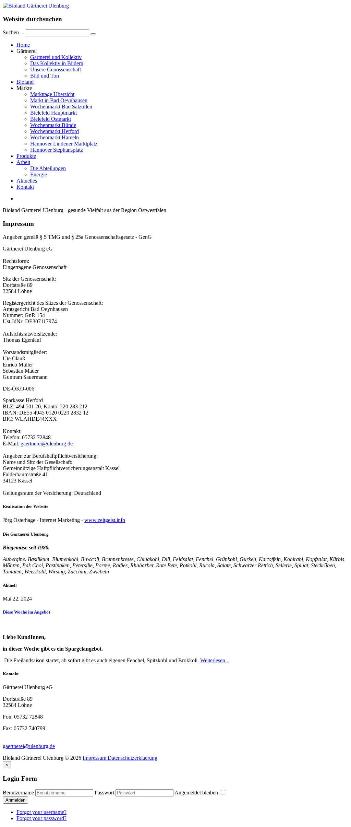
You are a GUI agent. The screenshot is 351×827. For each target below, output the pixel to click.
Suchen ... (13, 32)
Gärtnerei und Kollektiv (56, 57)
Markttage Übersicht (52, 94)
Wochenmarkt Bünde (53, 125)
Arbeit (23, 162)
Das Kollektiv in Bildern (56, 63)
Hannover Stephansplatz (56, 150)
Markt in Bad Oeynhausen (58, 100)
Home (23, 45)
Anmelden (15, 800)
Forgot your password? (41, 818)
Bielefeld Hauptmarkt (53, 113)
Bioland (25, 82)
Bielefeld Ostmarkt (50, 119)
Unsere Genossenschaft (55, 69)
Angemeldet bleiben (196, 792)
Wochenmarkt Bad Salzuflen (61, 106)
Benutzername (18, 792)
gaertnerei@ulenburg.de (47, 443)
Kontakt (25, 187)
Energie (38, 174)
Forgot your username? (41, 812)
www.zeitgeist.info (104, 520)
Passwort (104, 792)
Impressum (94, 758)
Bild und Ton (44, 76)
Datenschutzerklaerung (131, 758)
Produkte (26, 156)
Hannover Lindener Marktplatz (63, 144)
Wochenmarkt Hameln (54, 137)
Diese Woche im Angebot (26, 612)
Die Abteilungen (48, 168)
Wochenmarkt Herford (54, 131)
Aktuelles (26, 181)
